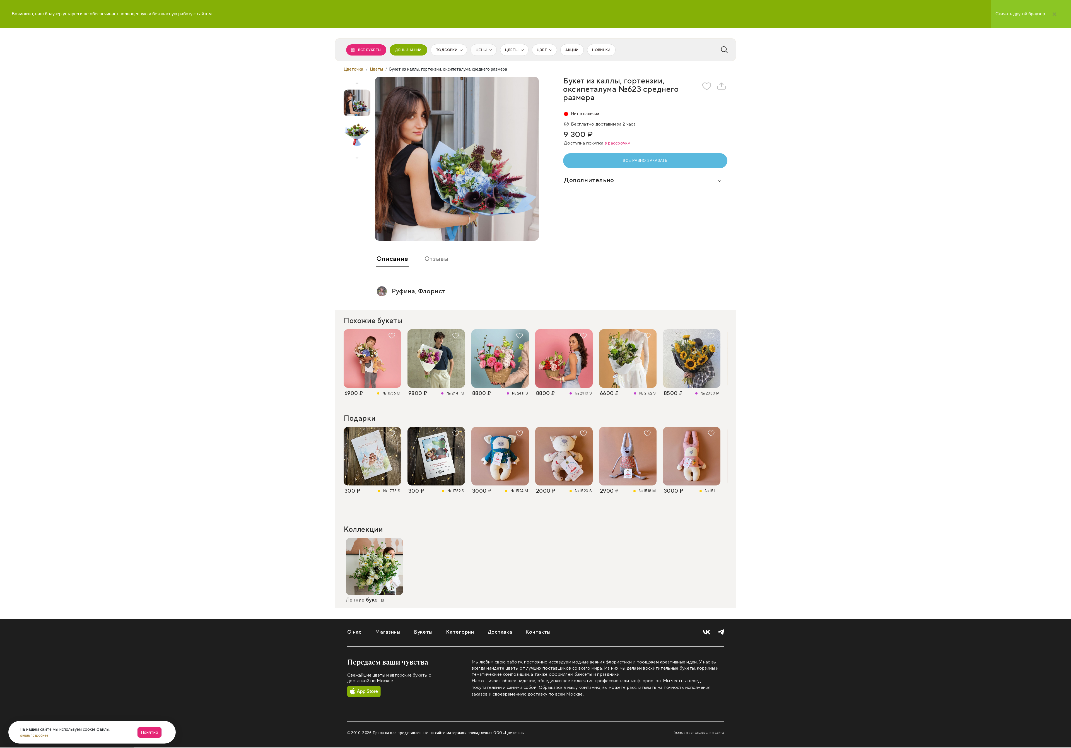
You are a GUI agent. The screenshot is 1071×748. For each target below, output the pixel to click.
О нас (354, 632)
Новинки (601, 50)
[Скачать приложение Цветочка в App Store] (364, 692)
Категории (460, 632)
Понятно (149, 732)
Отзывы (436, 259)
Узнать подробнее (34, 735)
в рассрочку (617, 143)
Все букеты (370, 50)
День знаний (408, 50)
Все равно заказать (645, 160)
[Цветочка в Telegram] (721, 632)
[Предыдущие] (357, 81)
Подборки (446, 50)
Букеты (423, 632)
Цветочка (353, 69)
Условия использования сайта (699, 733)
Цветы (511, 50)
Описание (392, 259)
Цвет (542, 50)
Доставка (500, 632)
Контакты (538, 632)
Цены (481, 50)
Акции (571, 50)
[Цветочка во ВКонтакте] (706, 632)
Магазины (388, 632)
